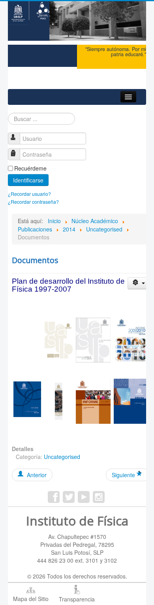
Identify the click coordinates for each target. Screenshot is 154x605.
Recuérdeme (30, 168)
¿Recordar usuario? (29, 193)
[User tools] (139, 283)
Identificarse (28, 180)
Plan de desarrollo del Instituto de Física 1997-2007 (68, 285)
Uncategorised (62, 457)
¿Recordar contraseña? (33, 201)
